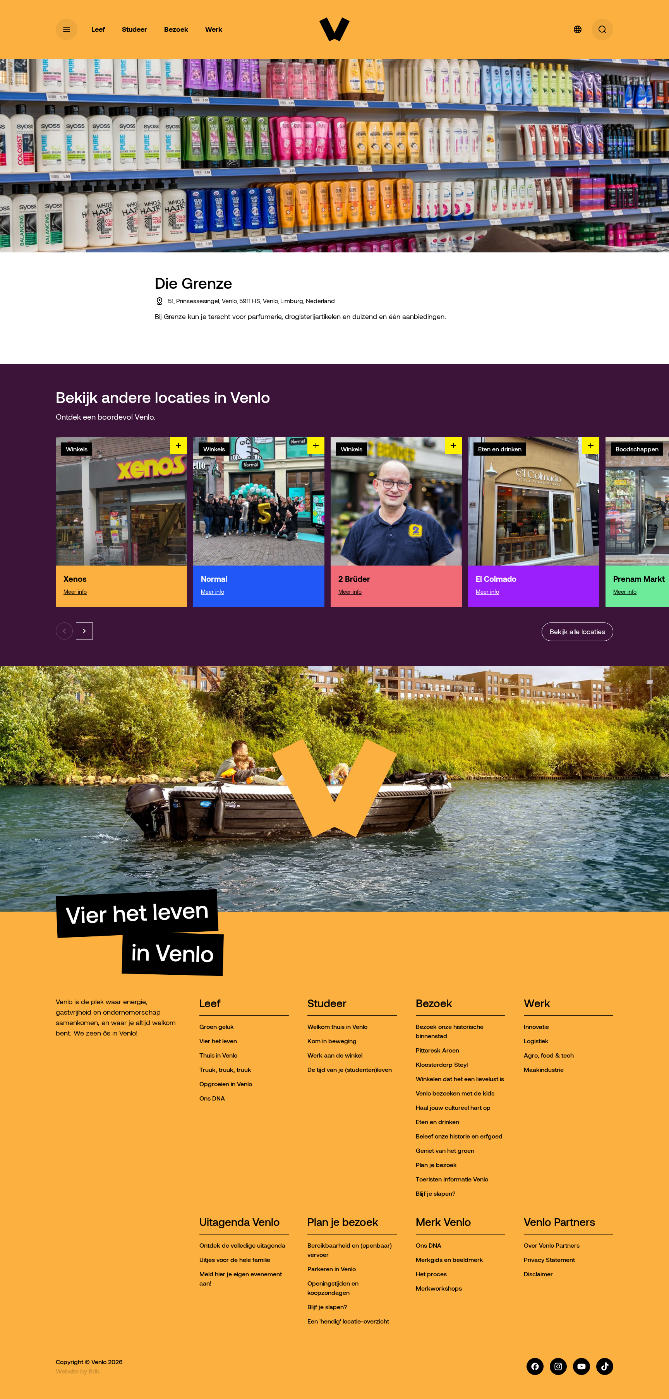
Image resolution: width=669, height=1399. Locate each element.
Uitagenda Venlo (239, 1222)
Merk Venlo (443, 1222)
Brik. (95, 1371)
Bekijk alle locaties (577, 632)
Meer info (75, 592)
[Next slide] (84, 630)
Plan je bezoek (342, 1222)
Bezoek (434, 1004)
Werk (537, 1004)
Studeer (327, 1004)
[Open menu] (66, 29)
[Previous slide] (64, 630)
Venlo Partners (559, 1222)
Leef (209, 1004)
